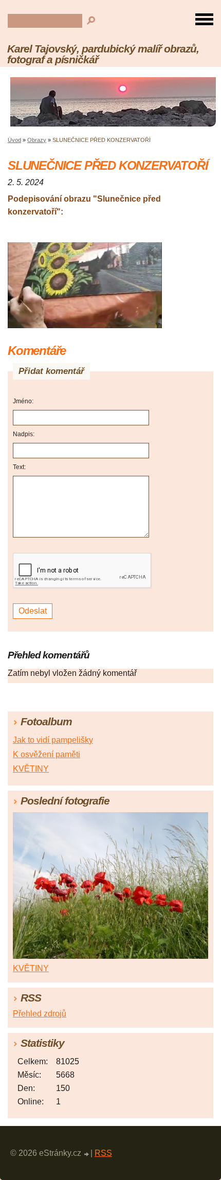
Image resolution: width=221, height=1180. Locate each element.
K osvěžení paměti (46, 754)
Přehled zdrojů (39, 1013)
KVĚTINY (31, 768)
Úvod (14, 140)
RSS (103, 1153)
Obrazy (36, 140)
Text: (19, 467)
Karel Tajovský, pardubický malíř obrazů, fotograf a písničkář (103, 54)
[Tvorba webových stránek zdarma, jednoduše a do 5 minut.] (86, 1154)
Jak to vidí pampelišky (53, 740)
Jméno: (23, 401)
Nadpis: (23, 434)
